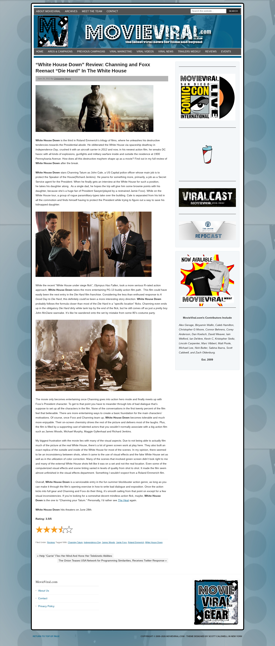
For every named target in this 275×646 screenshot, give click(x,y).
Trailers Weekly (189, 51)
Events (226, 51)
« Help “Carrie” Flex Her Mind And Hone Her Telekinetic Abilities (74, 555)
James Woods (108, 542)
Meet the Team (92, 11)
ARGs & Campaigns (60, 51)
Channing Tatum (75, 542)
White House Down (154, 542)
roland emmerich (136, 542)
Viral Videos (145, 51)
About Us (43, 590)
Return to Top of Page (46, 636)
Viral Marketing (121, 51)
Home (39, 51)
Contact (112, 11)
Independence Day (92, 542)
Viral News (165, 51)
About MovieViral (48, 11)
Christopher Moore (62, 78)
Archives (71, 11)
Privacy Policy (46, 606)
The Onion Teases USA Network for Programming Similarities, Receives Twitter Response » (113, 560)
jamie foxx (121, 542)
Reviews (211, 51)
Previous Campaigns (91, 51)
